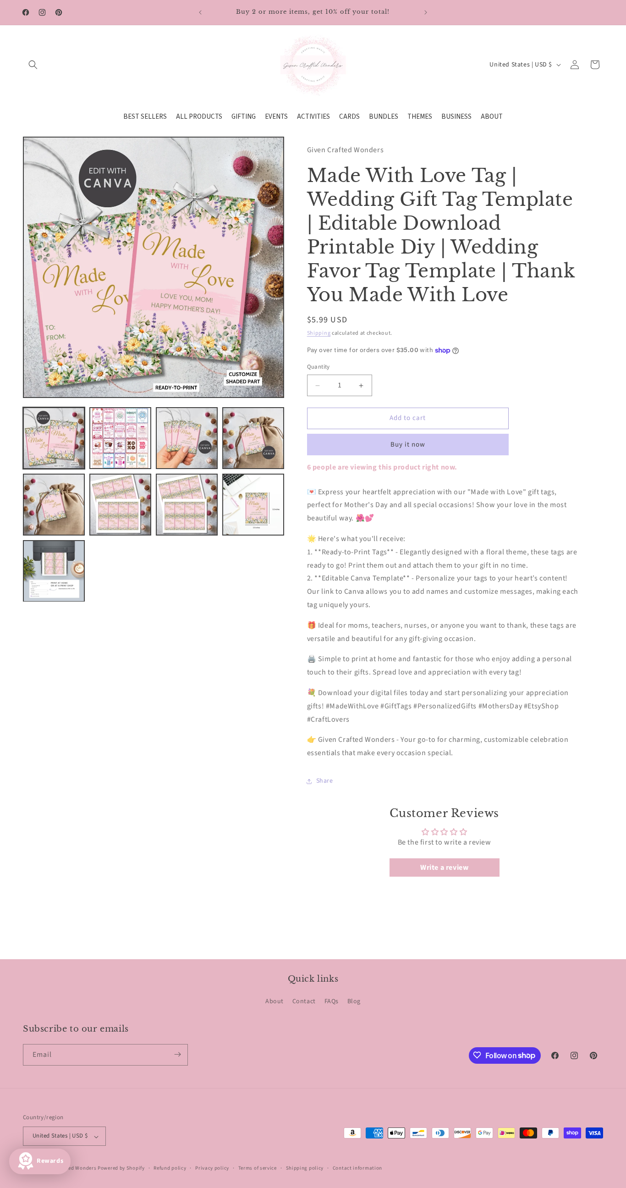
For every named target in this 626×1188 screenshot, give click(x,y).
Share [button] (324, 781)
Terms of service (257, 1168)
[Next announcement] (426, 12)
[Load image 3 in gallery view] (187, 438)
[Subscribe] (177, 1054)
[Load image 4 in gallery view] (253, 438)
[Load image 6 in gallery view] (120, 505)
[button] (33, 65)
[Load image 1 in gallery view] (54, 438)
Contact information (357, 1168)
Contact (304, 1001)
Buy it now (407, 444)
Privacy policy (212, 1168)
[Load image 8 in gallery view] (253, 505)
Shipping (319, 333)
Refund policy (170, 1168)
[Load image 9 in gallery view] (54, 571)
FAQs (331, 1001)
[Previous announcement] (200, 12)
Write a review (444, 868)
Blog (354, 1001)
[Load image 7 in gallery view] (187, 505)
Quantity (318, 367)
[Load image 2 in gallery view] (120, 438)
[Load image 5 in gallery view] (54, 505)
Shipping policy (305, 1168)
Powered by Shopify (121, 1168)
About (274, 1001)
